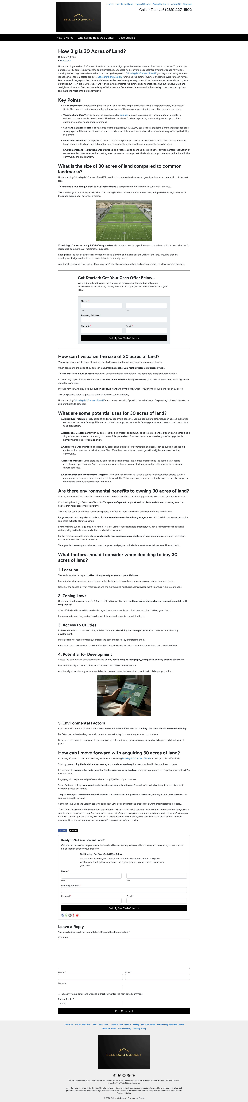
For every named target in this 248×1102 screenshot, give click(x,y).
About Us (176, 4)
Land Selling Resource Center (95, 37)
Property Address (91, 315)
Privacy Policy (139, 1028)
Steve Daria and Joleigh (110, 76)
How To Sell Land (124, 4)
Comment (64, 937)
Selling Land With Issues (144, 1024)
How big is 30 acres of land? (141, 73)
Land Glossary (124, 1028)
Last (127, 310)
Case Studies (126, 37)
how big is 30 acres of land (136, 758)
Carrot (141, 1098)
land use (124, 115)
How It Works (64, 37)
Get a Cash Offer (82, 1024)
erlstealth (66, 60)
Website (62, 983)
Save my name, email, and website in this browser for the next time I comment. (102, 993)
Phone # (86, 326)
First (83, 310)
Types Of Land (142, 4)
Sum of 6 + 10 (66, 999)
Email (129, 326)
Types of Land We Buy (121, 1024)
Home (110, 4)
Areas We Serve (161, 4)
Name (85, 301)
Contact (187, 4)
